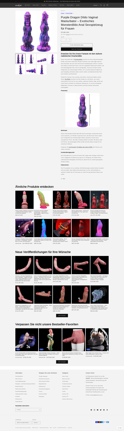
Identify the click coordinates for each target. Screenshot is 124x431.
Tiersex (40, 391)
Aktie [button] (64, 178)
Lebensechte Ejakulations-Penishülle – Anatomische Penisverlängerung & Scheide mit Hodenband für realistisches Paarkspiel (62, 307)
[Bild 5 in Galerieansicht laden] (20, 69)
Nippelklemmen (42, 384)
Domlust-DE (65, 394)
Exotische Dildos (43, 394)
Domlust (20, 427)
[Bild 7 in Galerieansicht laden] (42, 69)
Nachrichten (65, 389)
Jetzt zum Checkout (76, 49)
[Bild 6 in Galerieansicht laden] (31, 69)
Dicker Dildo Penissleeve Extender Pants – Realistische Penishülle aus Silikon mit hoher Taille (72, 354)
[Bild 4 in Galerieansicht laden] (52, 59)
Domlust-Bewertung (67, 399)
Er (95, 61)
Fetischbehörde (19, 376)
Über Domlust (18, 379)
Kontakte (17, 396)
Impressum (70, 427)
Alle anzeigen (62, 315)
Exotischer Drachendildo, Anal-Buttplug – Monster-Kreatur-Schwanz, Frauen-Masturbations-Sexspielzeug (99, 240)
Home (62, 13)
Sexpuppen (41, 396)
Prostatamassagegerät (44, 389)
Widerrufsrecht (35, 427)
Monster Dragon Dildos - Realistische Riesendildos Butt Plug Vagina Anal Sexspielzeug (80, 212)
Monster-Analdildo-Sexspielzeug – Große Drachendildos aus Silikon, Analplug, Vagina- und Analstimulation (99, 212)
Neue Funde (65, 376)
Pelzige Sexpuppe (43, 376)
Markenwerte (18, 399)
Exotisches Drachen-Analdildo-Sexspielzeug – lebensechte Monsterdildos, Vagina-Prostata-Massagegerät (41, 212)
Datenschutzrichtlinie (20, 389)
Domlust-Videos (66, 386)
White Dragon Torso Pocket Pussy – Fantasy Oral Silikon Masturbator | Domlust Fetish (97, 353)
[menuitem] (28, 5)
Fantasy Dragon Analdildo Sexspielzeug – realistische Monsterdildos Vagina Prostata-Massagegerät (24, 212)
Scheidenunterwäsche (44, 379)
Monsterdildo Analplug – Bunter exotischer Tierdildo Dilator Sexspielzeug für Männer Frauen (60, 240)
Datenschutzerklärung (44, 427)
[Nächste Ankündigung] (108, 1)
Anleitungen (65, 381)
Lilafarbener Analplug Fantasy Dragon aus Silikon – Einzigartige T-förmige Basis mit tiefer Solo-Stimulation (23, 240)
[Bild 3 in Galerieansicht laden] (42, 59)
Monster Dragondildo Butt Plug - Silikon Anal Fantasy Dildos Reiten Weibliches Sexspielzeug (81, 240)
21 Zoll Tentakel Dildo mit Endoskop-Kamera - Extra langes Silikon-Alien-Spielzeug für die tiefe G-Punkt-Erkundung (26, 354)
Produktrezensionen (67, 384)
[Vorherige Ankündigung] (15, 1)
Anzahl (62, 37)
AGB (51, 427)
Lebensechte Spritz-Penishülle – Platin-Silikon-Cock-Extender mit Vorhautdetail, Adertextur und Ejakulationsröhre (43, 307)
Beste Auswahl (66, 379)
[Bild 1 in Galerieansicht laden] (20, 59)
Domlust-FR (65, 396)
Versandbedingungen (20, 381)
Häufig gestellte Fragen (21, 394)
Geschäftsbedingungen (20, 391)
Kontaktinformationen (62, 427)
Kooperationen (18, 401)
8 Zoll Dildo (69, 13)
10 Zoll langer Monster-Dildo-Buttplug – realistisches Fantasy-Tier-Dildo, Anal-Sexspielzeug (43, 240)
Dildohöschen (42, 386)
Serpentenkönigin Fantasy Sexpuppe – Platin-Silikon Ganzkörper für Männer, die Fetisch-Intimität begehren (49, 354)
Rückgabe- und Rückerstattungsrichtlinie (25, 384)
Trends (64, 391)
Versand (67, 34)
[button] (101, 5)
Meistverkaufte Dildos (44, 381)
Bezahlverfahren (19, 386)
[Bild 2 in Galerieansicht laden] (31, 59)
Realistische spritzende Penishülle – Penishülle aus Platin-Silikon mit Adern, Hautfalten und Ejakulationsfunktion (81, 306)
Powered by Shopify (27, 427)
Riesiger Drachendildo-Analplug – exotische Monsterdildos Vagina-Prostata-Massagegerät (60, 212)
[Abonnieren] (39, 409)
